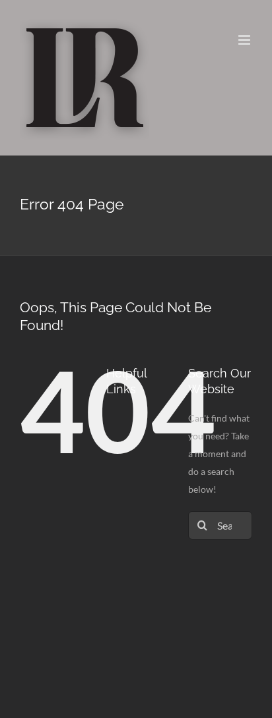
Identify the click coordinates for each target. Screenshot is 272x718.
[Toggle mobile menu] (245, 40)
